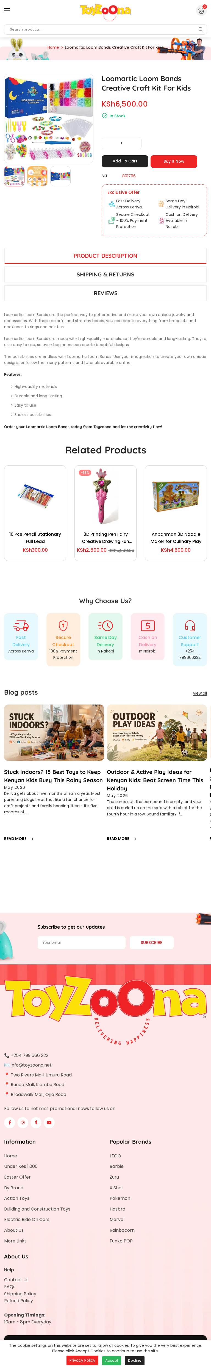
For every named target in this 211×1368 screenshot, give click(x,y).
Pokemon (120, 1198)
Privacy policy (82, 1360)
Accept (111, 1360)
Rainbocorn (122, 1230)
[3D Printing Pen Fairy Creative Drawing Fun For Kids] (105, 496)
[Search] (201, 29)
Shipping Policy (20, 1294)
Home (10, 1156)
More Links (15, 1241)
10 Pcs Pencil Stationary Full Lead (35, 538)
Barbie (117, 1166)
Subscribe (151, 942)
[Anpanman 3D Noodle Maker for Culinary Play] (175, 496)
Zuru (114, 1177)
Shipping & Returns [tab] (105, 274)
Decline (134, 1360)
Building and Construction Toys (37, 1209)
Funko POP (121, 1241)
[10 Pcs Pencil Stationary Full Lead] (35, 496)
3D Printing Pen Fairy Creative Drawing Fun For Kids (105, 538)
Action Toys (16, 1198)
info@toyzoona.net (31, 1065)
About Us (14, 1230)
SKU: (105, 176)
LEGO (115, 1156)
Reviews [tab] (106, 293)
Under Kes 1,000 (21, 1166)
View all (200, 693)
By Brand (13, 1188)
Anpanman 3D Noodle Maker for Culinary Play (176, 538)
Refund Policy (18, 1301)
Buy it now (173, 161)
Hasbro (117, 1209)
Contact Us (16, 1280)
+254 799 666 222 (29, 1055)
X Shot (116, 1188)
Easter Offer (17, 1177)
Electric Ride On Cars (26, 1219)
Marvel (117, 1219)
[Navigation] (7, 10)
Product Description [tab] (105, 255)
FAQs (9, 1286)
